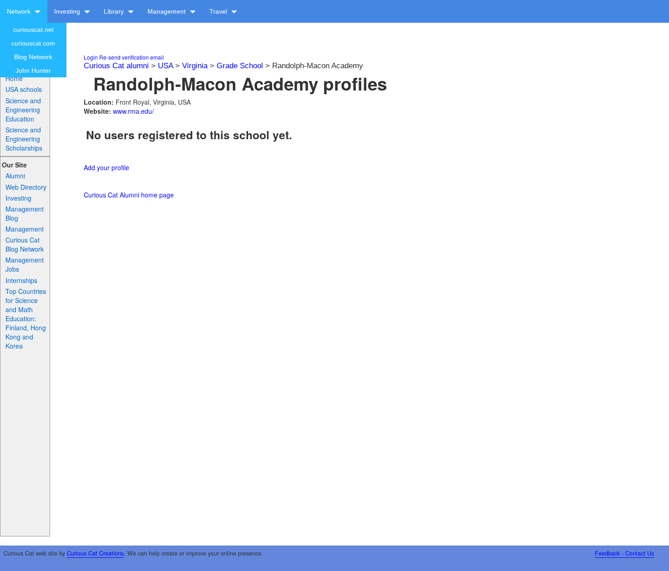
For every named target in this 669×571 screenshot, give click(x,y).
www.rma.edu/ (133, 111)
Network (19, 11)
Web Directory (25, 187)
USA (165, 65)
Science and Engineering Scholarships (23, 138)
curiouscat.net (33, 29)
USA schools (23, 89)
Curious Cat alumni (116, 65)
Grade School (240, 65)
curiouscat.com (33, 43)
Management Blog (24, 213)
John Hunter (33, 70)
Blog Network (33, 57)
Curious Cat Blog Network (24, 244)
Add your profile (106, 167)
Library (115, 11)
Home (14, 78)
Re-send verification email (131, 57)
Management (167, 11)
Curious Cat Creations (95, 553)
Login (91, 57)
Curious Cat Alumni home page (129, 194)
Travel (219, 11)
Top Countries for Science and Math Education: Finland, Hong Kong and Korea (25, 318)
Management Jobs (24, 264)
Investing (68, 11)
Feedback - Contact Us (624, 553)
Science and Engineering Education (23, 109)
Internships (21, 280)
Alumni (15, 175)
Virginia (195, 65)
